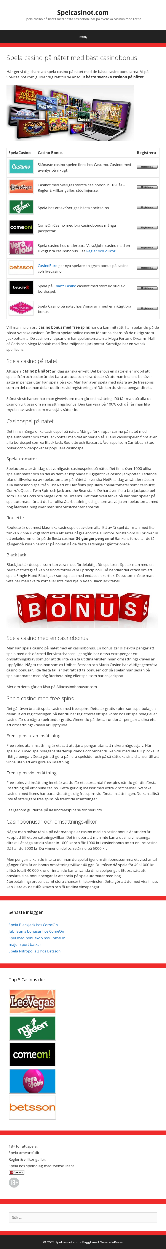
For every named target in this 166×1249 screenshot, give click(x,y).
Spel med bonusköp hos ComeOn (37, 937)
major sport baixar (25, 944)
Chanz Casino (65, 285)
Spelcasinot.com (83, 12)
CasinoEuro (47, 265)
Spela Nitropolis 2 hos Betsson (35, 951)
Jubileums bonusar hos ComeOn (36, 931)
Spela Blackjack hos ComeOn (33, 924)
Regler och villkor (100, 250)
